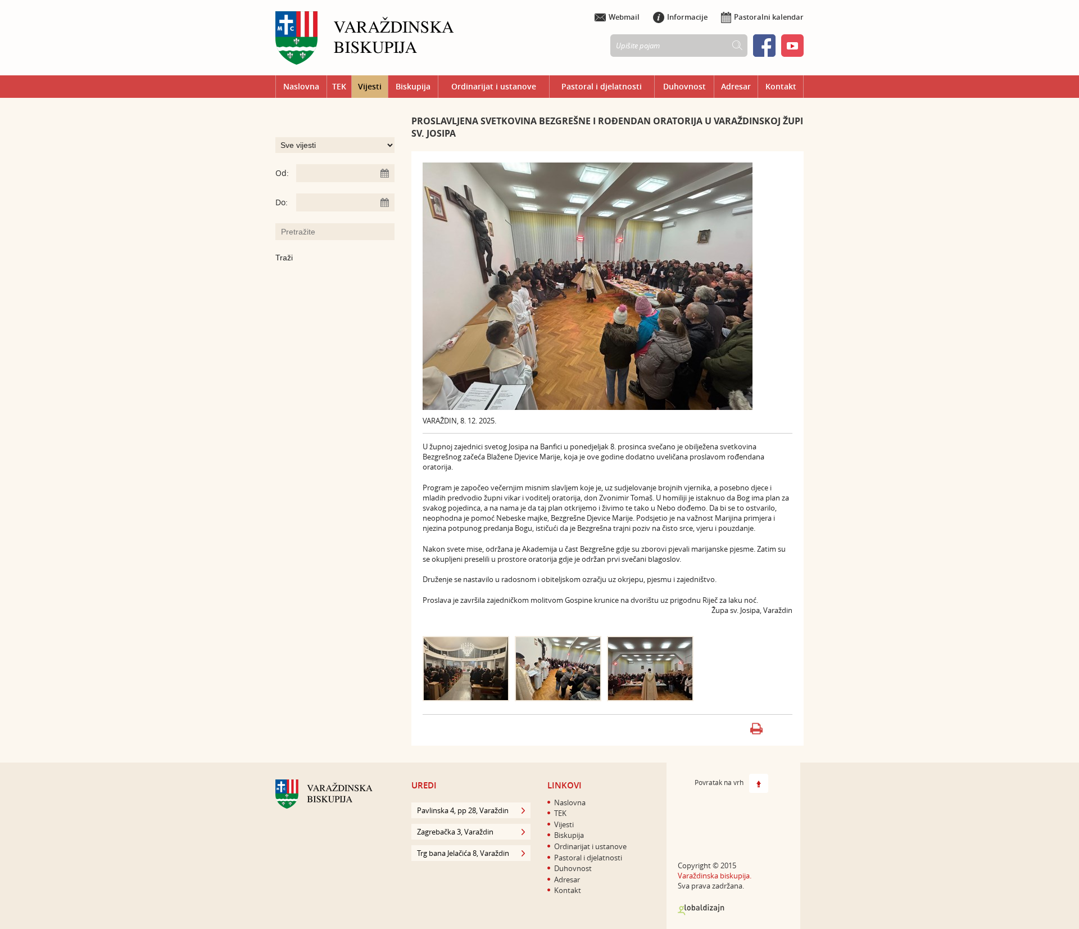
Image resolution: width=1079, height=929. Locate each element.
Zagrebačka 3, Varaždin (455, 832)
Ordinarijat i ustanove (493, 86)
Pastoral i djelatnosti (601, 86)
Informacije (687, 17)
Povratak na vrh (719, 782)
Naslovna (301, 86)
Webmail (624, 17)
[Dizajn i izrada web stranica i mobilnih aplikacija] (701, 910)
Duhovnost (684, 86)
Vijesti (370, 86)
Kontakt (780, 86)
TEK (339, 86)
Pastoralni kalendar (769, 17)
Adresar (736, 86)
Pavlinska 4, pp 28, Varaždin (463, 810)
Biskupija (413, 86)
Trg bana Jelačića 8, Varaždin (463, 853)
